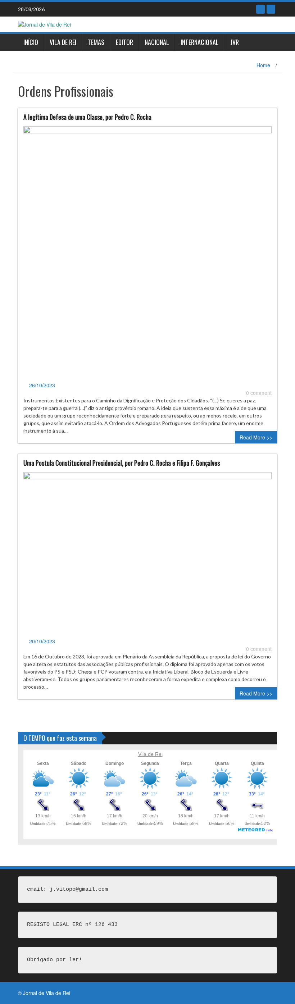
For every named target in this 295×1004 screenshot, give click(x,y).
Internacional (200, 42)
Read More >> (256, 437)
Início (30, 42)
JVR (234, 42)
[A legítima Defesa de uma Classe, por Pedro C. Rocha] (147, 253)
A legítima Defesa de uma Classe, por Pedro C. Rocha (87, 117)
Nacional (157, 42)
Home (263, 65)
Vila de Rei (63, 42)
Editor (124, 42)
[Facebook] (260, 9)
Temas (96, 42)
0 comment (259, 392)
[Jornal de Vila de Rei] (44, 23)
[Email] (271, 9)
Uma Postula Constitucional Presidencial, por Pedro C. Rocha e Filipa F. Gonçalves (121, 462)
